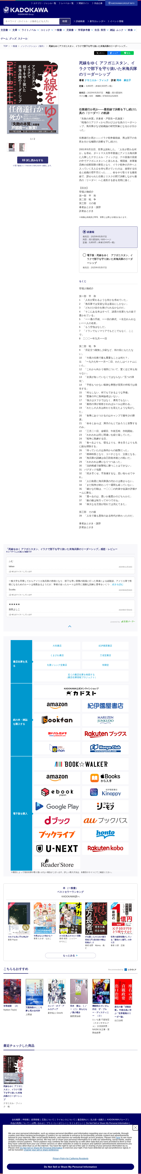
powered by (115, 622)
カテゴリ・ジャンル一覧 (44, 3)
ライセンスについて (66, 1119)
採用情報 (35, 1119)
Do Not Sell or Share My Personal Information (107, 1123)
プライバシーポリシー (56, 1123)
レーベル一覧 (67, 3)
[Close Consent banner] (135, 1127)
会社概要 (16, 1119)
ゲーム (4, 38)
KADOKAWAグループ (117, 1119)
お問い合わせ (37, 1123)
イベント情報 (116, 21)
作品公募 (98, 3)
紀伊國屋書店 (105, 645)
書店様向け (83, 1119)
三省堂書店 (105, 655)
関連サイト (84, 3)
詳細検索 (80, 21)
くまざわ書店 (57, 655)
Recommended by (116, 970)
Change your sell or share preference (41, 1150)
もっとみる (69, 955)
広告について (48, 1119)
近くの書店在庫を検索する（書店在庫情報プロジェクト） (81, 676)
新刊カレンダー (97, 21)
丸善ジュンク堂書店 (57, 665)
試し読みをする (34, 160)
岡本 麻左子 (124, 80)
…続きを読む (116, 584)
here (118, 1137)
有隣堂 (105, 665)
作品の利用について (19, 1123)
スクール (23, 38)
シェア (115, 53)
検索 (64, 21)
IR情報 (26, 1119)
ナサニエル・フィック (97, 80)
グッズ (13, 38)
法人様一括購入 (97, 1119)
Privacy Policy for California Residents (70, 1158)
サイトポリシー (76, 1123)
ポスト (102, 53)
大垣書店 (57, 645)
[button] (60, 147)
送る (129, 53)
